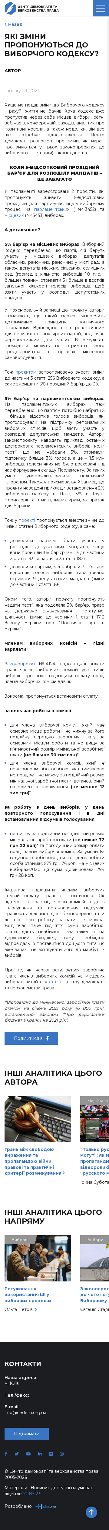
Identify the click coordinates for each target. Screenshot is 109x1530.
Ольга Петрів (19, 1309)
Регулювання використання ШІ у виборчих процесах (28, 1294)
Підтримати (26, 1433)
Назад (15, 24)
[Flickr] (51, 1454)
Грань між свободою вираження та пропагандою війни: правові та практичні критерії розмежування (34, 1161)
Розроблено (18, 1506)
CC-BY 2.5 (31, 1494)
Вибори (20, 1239)
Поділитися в (29, 1038)
